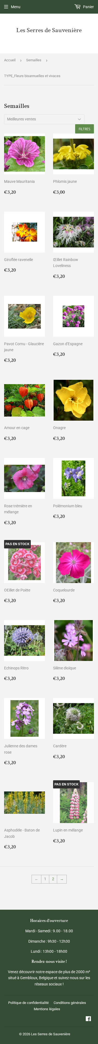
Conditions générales (70, 1003)
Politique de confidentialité (28, 1003)
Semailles (33, 60)
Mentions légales (47, 1009)
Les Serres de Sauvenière (49, 30)
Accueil (10, 60)
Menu (15, 7)
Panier (88, 7)
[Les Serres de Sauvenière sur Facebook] (88, 1019)
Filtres (84, 129)
